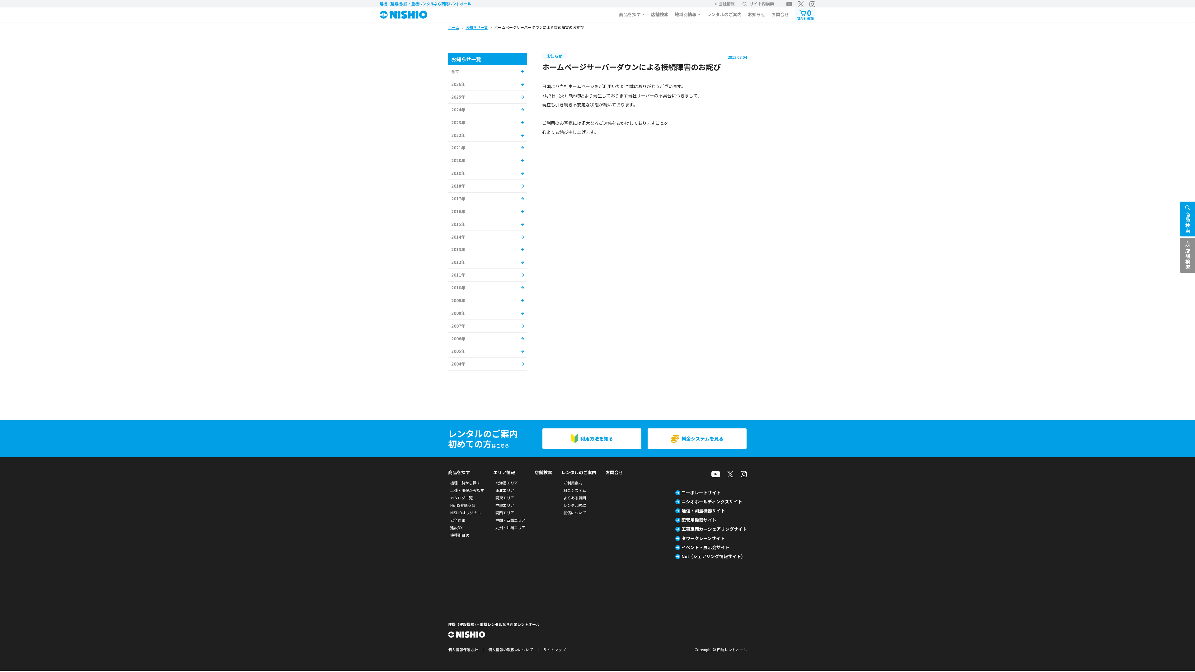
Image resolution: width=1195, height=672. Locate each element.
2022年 (458, 135)
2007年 (458, 326)
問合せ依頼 (805, 14)
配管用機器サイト (699, 520)
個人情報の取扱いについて (510, 649)
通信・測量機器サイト (703, 510)
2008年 (458, 313)
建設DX (456, 527)
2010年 (458, 288)
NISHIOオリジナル (465, 512)
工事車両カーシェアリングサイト (714, 529)
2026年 (458, 84)
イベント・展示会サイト (705, 547)
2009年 (458, 300)
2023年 (458, 122)
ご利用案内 (573, 482)
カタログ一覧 (461, 497)
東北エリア (504, 490)
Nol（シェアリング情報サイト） (713, 556)
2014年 (458, 237)
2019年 (458, 173)
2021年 (458, 148)
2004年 (458, 364)
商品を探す (630, 14)
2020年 (458, 160)
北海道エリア (506, 482)
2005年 (458, 351)
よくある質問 (575, 497)
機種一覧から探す (465, 482)
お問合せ (780, 14)
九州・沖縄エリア (510, 527)
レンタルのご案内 (724, 14)
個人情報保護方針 (463, 649)
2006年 (458, 339)
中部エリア (504, 505)
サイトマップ (554, 649)
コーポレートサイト (701, 492)
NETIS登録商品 (462, 505)
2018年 (458, 186)
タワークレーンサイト (703, 538)
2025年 (458, 97)
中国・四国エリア (510, 520)
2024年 (458, 110)
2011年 (458, 275)
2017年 (458, 199)
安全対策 (457, 520)
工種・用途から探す (467, 490)
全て (455, 71)
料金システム (575, 490)
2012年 (458, 262)
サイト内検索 (762, 4)
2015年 (458, 224)
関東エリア (504, 497)
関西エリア (504, 512)
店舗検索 (659, 14)
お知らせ (756, 14)
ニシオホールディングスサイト (712, 501)
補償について (575, 512)
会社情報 (727, 4)
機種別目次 (459, 535)
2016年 (458, 211)
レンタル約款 (575, 505)
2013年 (458, 249)
